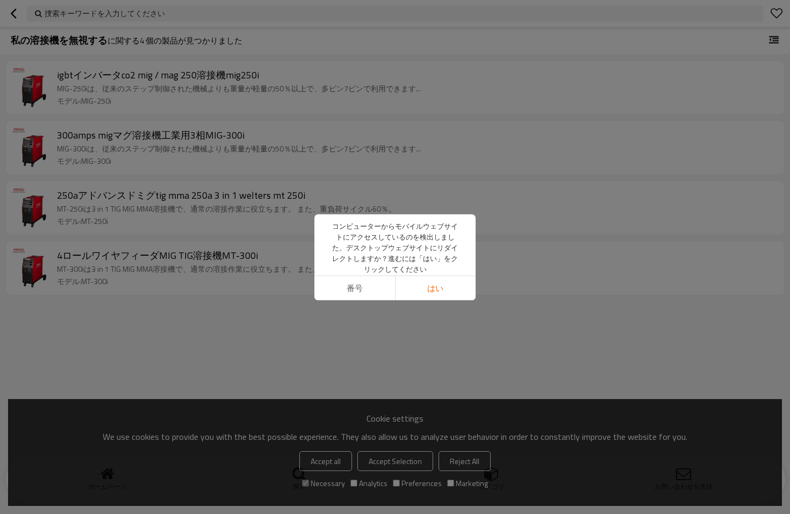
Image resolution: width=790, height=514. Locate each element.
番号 (355, 288)
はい (435, 288)
